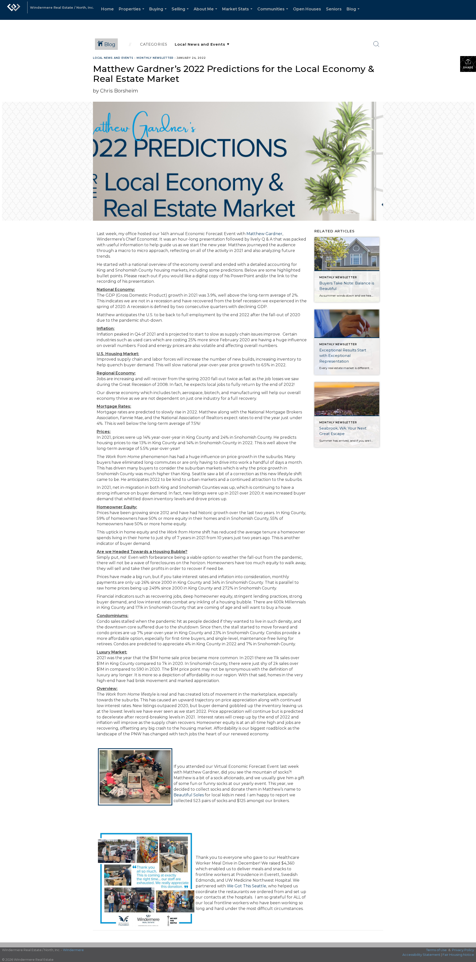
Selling (181, 13)
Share (468, 67)
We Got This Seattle (246, 886)
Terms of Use (436, 950)
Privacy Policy (463, 950)
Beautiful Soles (189, 795)
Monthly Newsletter (155, 58)
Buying (159, 13)
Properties (132, 13)
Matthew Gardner (264, 233)
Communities (273, 13)
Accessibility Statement (421, 955)
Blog (354, 13)
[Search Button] (376, 44)
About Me (206, 13)
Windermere (73, 950)
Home (107, 9)
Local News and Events (113, 58)
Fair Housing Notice (458, 955)
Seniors (334, 9)
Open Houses (307, 9)
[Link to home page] (14, 10)
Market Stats (238, 13)
